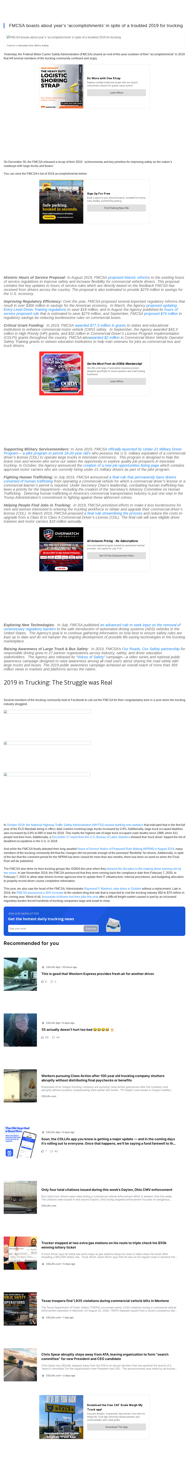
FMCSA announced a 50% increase (40, 892)
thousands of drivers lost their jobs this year (70, 896)
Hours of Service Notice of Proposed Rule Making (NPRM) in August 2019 (125, 848)
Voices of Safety (90, 657)
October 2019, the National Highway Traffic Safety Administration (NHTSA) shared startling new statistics (75, 824)
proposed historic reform (128, 277)
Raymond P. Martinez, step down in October (112, 888)
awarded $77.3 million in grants (100, 325)
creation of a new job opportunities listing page (121, 465)
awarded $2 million (104, 337)
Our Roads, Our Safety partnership (151, 649)
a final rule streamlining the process (113, 513)
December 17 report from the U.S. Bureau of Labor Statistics (91, 837)
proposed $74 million (161, 314)
